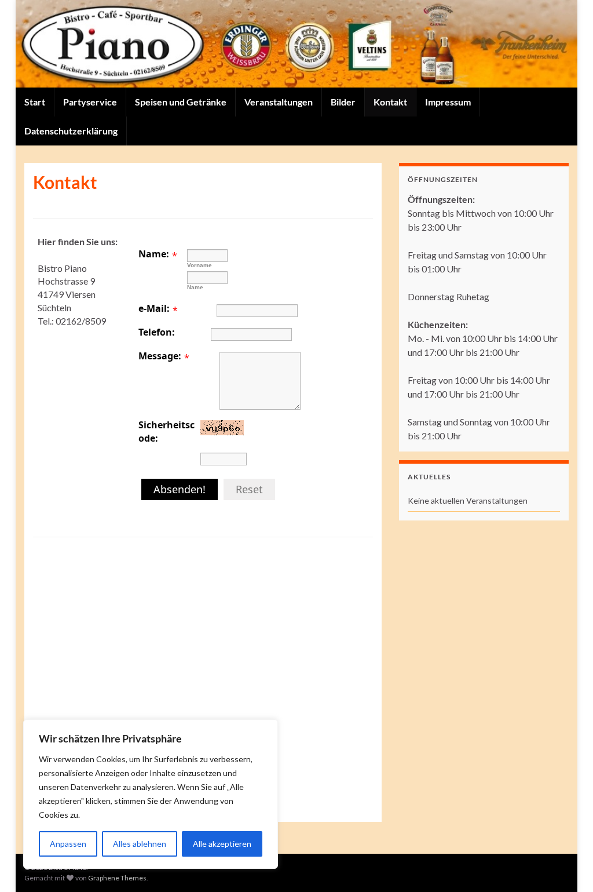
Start (34, 101)
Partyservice (90, 101)
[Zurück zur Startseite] (296, 44)
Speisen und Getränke (180, 101)
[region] (150, 794)
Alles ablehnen (139, 844)
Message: (159, 355)
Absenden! (179, 489)
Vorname (199, 265)
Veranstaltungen (278, 101)
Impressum (448, 101)
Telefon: (156, 332)
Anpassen (68, 844)
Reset (249, 489)
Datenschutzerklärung (71, 130)
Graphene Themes (117, 877)
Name (195, 287)
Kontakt (390, 101)
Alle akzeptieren (222, 844)
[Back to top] (566, 865)
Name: (153, 253)
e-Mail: (154, 308)
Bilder (343, 101)
